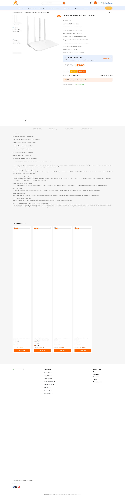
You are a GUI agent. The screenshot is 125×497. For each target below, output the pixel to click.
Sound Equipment (48, 378)
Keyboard (16, 340)
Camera (56, 340)
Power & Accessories (48, 381)
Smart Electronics (47, 393)
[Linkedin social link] (110, 75)
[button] (15, 53)
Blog (94, 371)
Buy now (73, 71)
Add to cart (82, 71)
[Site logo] (15, 3)
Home (14, 12)
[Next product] (112, 13)
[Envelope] (19, 487)
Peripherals (20, 12)
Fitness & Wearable (48, 384)
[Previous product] (108, 13)
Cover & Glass (47, 390)
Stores (95, 379)
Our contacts (96, 374)
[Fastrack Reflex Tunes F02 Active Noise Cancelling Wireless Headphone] (42, 282)
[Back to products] (110, 13)
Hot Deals (109, 8)
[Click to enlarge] (25, 121)
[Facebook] (14, 487)
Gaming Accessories (39, 340)
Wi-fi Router (28, 12)
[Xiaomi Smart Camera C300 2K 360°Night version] (62, 282)
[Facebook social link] (105, 75)
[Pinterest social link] (108, 75)
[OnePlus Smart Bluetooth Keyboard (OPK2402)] (83, 282)
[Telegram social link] (112, 75)
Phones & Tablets (48, 372)
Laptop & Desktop (48, 375)
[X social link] (106, 75)
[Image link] (18, 423)
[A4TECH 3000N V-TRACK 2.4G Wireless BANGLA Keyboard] (22, 282)
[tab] (37, 129)
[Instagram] (16, 487)
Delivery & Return (97, 381)
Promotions (96, 377)
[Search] (64, 3)
